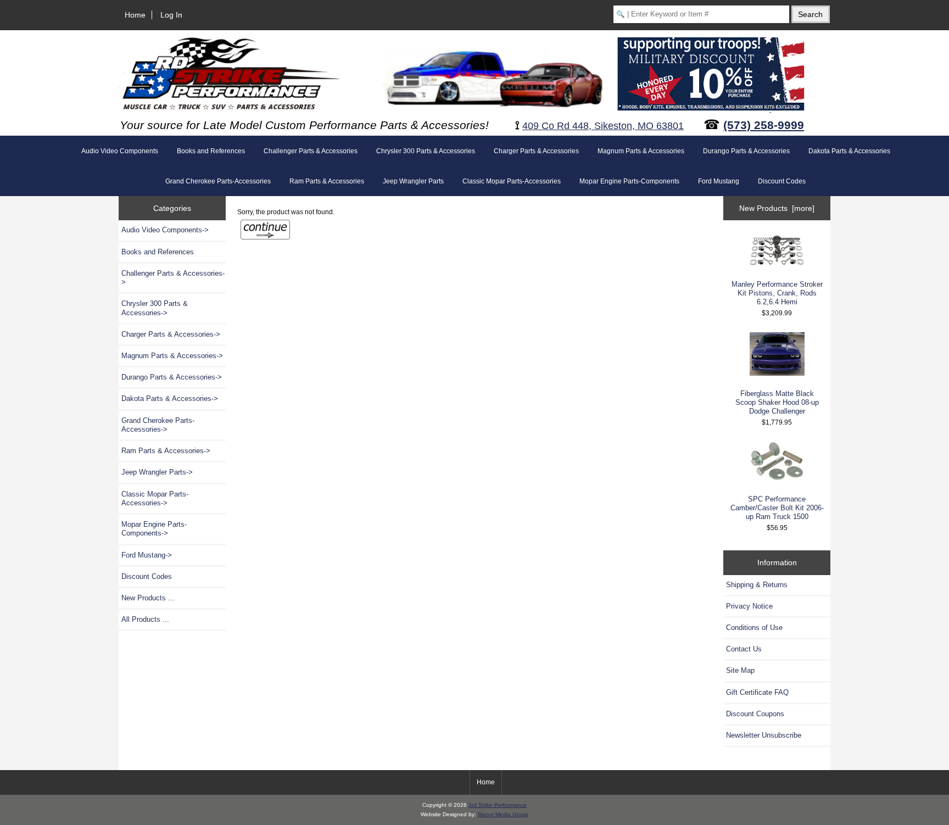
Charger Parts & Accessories (536, 151)
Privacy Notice (749, 606)
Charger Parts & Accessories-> (170, 334)
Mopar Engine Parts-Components (629, 181)
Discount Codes (782, 181)
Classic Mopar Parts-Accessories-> (154, 498)
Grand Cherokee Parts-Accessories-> (157, 424)
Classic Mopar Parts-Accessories (511, 181)
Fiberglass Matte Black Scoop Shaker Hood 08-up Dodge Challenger (777, 402)
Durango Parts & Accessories (746, 151)
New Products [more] (776, 208)
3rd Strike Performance (497, 805)
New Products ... (148, 598)
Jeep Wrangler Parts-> (157, 472)
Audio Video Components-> (165, 230)
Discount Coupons (755, 714)
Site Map (740, 670)
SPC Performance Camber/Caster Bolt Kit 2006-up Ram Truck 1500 (777, 508)
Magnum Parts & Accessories (641, 151)
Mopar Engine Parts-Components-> (154, 528)
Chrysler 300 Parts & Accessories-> (154, 307)
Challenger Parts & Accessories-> (173, 277)
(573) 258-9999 (763, 125)
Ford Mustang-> (146, 555)
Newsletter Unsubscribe (763, 735)
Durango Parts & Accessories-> (171, 377)
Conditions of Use (754, 627)
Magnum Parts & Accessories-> (172, 356)
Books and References (211, 151)
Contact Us (744, 649)
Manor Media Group (503, 814)
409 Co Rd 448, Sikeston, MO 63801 (603, 125)
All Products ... (145, 619)
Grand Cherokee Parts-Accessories (218, 181)
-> (165, 451)
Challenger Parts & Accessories (311, 151)
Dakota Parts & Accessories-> (169, 398)
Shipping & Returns (757, 585)
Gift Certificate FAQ (757, 692)
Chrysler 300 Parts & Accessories (425, 151)
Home (135, 14)
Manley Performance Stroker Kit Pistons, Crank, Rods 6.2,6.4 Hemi (777, 293)
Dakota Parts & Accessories (849, 151)
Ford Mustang (718, 181)
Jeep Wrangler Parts (413, 181)
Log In (171, 14)
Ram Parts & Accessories (326, 181)
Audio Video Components (119, 151)
